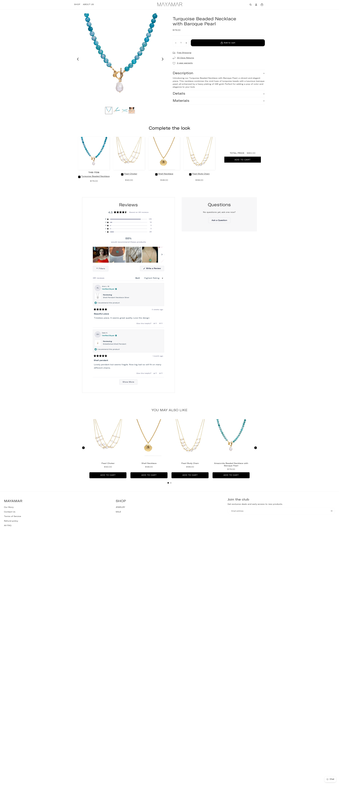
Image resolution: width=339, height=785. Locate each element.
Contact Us (9, 512)
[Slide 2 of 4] (116, 110)
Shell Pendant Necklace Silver (116, 297)
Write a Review (154, 269)
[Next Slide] (162, 255)
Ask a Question (221, 221)
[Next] (255, 447)
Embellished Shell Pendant (114, 344)
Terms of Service (12, 516)
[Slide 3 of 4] (124, 110)
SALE (118, 512)
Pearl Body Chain (201, 174)
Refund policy (11, 521)
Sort (137, 278)
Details (179, 93)
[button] (128, 219)
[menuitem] (77, 5)
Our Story (9, 507)
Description (183, 73)
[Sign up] (331, 510)
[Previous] (83, 447)
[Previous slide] (77, 59)
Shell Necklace (165, 174)
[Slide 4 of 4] (131, 110)
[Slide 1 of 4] (108, 110)
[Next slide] (163, 59)
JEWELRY (120, 507)
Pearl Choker (130, 174)
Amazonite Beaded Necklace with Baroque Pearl (231, 464)
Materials (181, 100)
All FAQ (7, 525)
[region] (128, 255)
